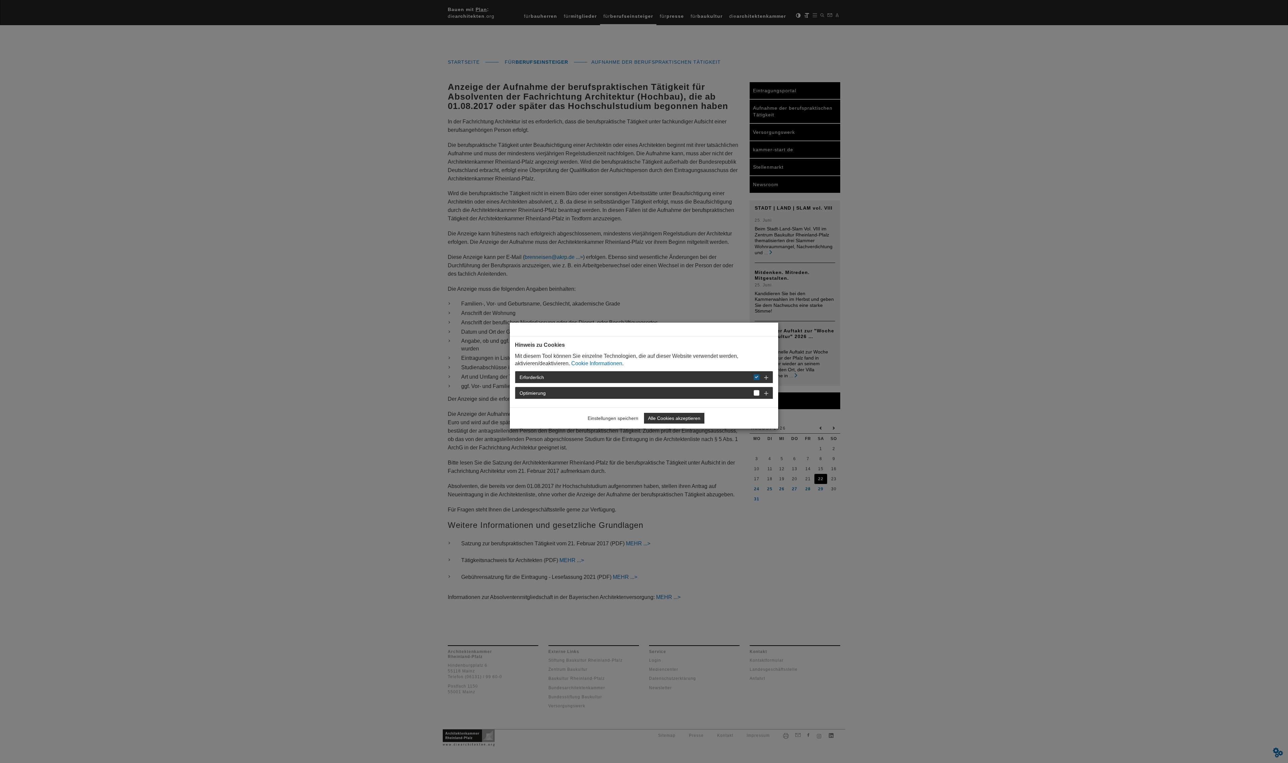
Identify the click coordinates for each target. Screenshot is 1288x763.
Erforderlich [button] (532, 377)
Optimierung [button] (533, 393)
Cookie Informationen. (597, 363)
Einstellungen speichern (613, 418)
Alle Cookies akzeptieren (674, 418)
